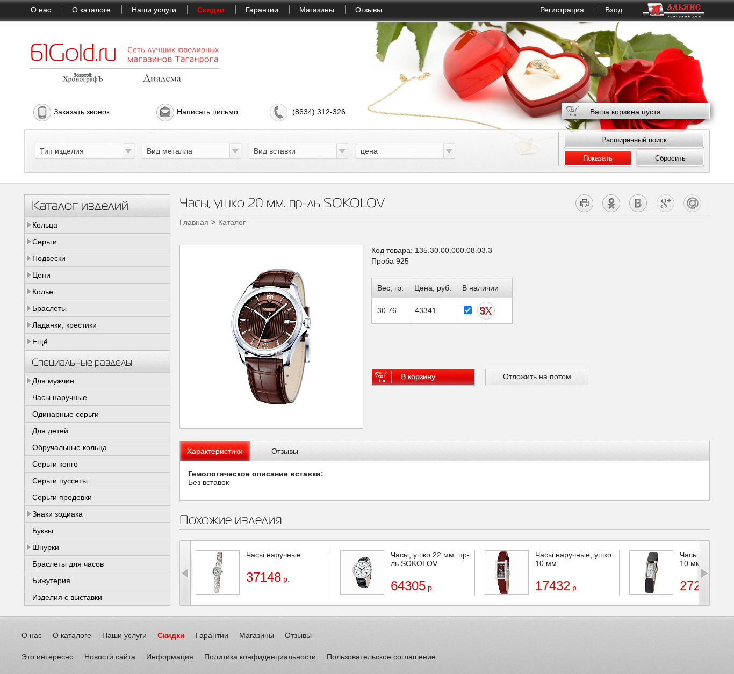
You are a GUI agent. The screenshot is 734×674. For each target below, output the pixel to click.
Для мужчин (53, 380)
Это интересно (47, 657)
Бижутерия (51, 580)
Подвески (49, 258)
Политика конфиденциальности (260, 657)
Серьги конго (55, 464)
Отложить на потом (537, 376)
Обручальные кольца (69, 447)
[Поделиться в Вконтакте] (638, 203)
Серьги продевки (62, 497)
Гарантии (262, 9)
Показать (598, 158)
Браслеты (49, 308)
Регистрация (562, 9)
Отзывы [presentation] (284, 451)
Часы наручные (59, 397)
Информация (169, 657)
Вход (613, 9)
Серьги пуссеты (60, 480)
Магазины (316, 9)
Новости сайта (109, 657)
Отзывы (368, 9)
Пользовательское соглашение (381, 657)
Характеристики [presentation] (215, 451)
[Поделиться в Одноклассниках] (611, 203)
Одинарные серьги (65, 414)
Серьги (44, 241)
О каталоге (91, 9)
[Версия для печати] (584, 203)
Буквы (42, 530)
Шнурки (45, 547)
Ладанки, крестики (64, 325)
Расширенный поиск (634, 140)
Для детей (50, 430)
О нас (41, 9)
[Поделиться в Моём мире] (692, 203)
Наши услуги (154, 9)
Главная (193, 222)
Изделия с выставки (67, 597)
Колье (42, 291)
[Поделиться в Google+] (665, 203)
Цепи (41, 275)
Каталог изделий (80, 205)
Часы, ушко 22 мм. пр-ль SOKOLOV (430, 559)
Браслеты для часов (68, 564)
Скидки (211, 9)
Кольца (44, 225)
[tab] (215, 451)
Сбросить (670, 158)
